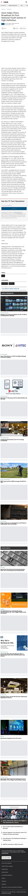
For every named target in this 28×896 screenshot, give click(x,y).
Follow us (16, 28)
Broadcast (9, 9)
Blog (3, 24)
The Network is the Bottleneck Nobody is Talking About (15, 839)
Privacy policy (5, 869)
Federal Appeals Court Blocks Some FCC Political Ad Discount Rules (15, 833)
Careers (3, 878)
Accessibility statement (7, 875)
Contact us (4, 881)
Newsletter (24, 28)
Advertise (4, 884)
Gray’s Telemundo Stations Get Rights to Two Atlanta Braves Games (15, 821)
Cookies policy (5, 872)
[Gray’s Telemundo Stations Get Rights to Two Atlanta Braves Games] (14, 817)
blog (3, 276)
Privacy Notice (19, 213)
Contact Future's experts (7, 866)
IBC (21, 5)
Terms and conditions (7, 863)
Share (5, 28)
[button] (2, 2)
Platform (3, 9)
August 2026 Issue (13, 5)
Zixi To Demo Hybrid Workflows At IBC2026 (13, 827)
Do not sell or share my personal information (12, 887)
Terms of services (17, 212)
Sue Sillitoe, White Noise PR (12, 23)
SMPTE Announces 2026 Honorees (13, 844)
